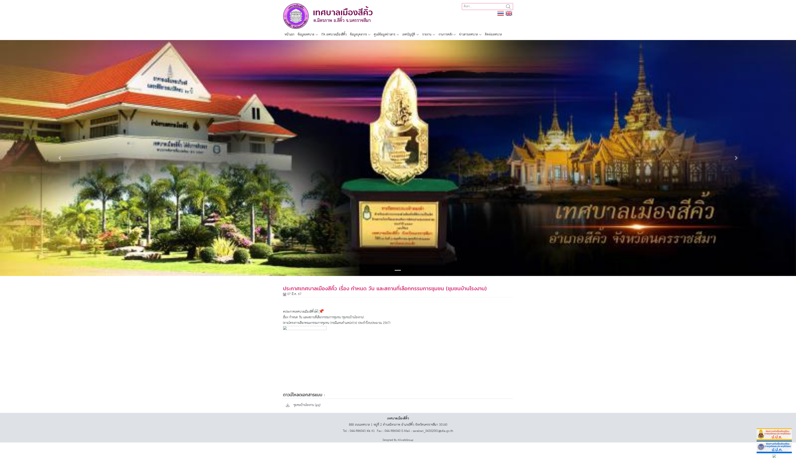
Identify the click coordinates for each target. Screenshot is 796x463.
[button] (59, 158)
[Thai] (500, 13)
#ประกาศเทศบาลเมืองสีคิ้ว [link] (299, 312)
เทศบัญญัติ (408, 35)
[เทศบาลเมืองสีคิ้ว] (328, 16)
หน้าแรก (289, 35)
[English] (509, 13)
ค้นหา (508, 6)
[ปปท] (774, 447)
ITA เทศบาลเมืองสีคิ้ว (334, 35)
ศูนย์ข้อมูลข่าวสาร (384, 35)
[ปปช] (774, 434)
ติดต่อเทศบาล (493, 35)
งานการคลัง (445, 35)
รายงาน (426, 35)
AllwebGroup (405, 440)
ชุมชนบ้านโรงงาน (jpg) (306, 405)
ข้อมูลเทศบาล (306, 35)
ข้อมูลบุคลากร (358, 35)
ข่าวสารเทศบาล (468, 35)
